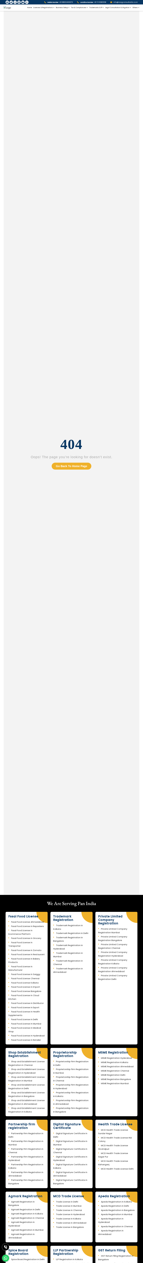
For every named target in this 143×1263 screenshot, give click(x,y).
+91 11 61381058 (93, 2)
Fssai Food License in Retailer (26, 1039)
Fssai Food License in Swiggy (25, 974)
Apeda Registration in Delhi (115, 1205)
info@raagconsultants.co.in (126, 2)
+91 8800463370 (60, 2)
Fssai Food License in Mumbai (26, 1023)
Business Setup (62, 7)
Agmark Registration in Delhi (25, 1209)
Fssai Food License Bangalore (26, 991)
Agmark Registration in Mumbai (27, 1229)
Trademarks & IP (96, 7)
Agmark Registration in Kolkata (27, 1213)
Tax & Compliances (79, 7)
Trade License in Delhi (67, 1201)
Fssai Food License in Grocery (26, 938)
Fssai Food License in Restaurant (28, 954)
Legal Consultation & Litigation (117, 7)
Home (29, 7)
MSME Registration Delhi (113, 1074)
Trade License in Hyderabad (70, 1214)
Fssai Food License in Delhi (24, 1019)
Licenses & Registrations (43, 7)
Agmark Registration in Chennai (27, 1217)
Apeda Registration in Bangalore (118, 1210)
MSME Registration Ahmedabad (117, 1066)
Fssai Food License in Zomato (26, 950)
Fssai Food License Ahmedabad (27, 921)
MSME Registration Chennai (115, 1070)
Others (135, 7)
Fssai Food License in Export (25, 1007)
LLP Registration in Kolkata (69, 1259)
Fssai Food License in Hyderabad (28, 1035)
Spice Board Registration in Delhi (28, 1259)
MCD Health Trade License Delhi (117, 1168)
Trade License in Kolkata (68, 1218)
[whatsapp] (5, 1258)
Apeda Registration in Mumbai (116, 1214)
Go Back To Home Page (71, 466)
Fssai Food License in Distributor (27, 1003)
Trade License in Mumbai (68, 1205)
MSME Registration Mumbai (115, 1083)
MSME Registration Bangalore (116, 1079)
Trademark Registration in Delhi (72, 933)
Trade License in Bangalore (70, 1227)
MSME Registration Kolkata (114, 1062)
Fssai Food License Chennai (25, 978)
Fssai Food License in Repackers (27, 926)
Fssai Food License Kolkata (25, 982)
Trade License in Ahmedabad (71, 1222)
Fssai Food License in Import (25, 986)
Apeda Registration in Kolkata (116, 1201)
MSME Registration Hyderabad (116, 1058)
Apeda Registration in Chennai (117, 1226)
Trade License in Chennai (69, 1210)
